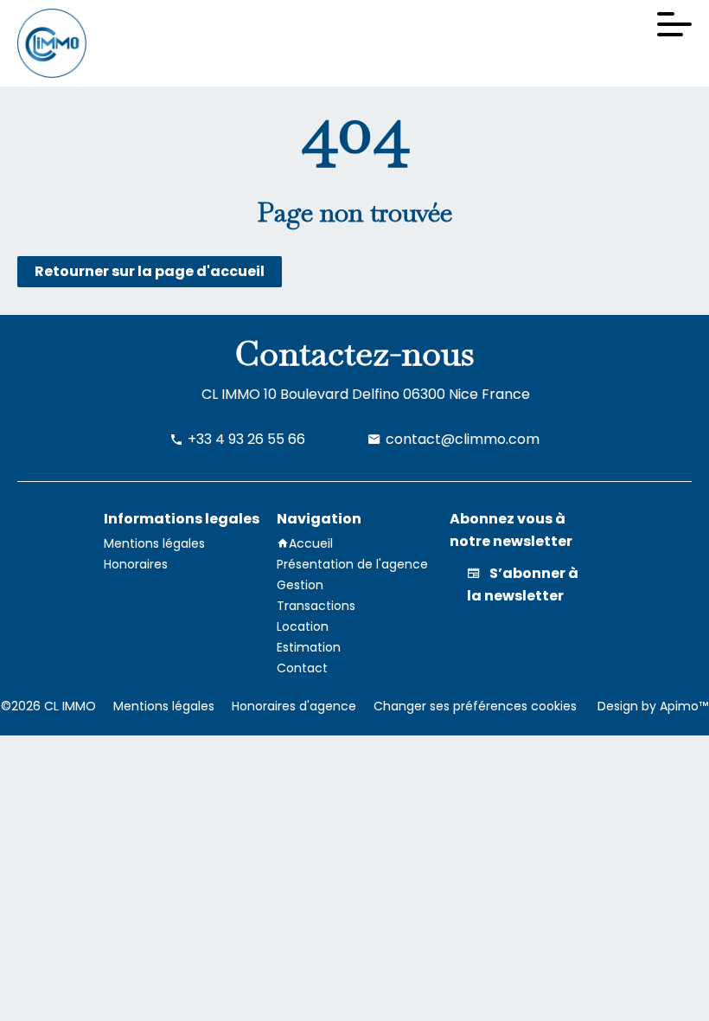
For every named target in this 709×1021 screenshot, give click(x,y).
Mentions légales (163, 706)
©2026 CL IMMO (48, 706)
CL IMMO (230, 394)
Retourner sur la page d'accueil (150, 271)
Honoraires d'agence (294, 706)
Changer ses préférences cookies (475, 706)
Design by (651, 706)
